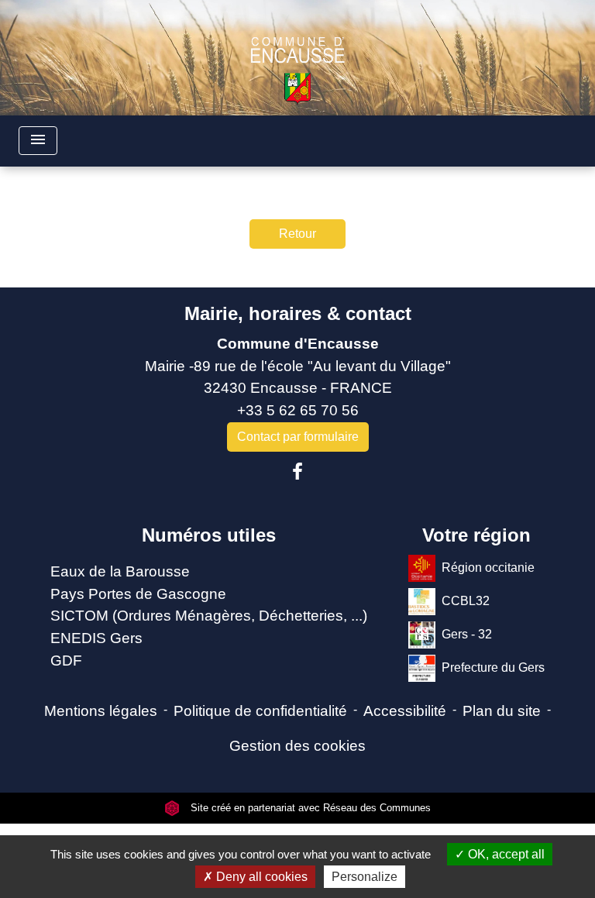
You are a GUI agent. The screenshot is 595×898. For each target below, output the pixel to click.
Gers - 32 (467, 633)
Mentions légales (100, 711)
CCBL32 (466, 600)
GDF (66, 660)
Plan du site (502, 711)
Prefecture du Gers (493, 666)
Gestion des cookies (297, 746)
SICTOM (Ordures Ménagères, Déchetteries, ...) (208, 615)
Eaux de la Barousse (120, 571)
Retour (297, 233)
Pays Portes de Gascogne (138, 594)
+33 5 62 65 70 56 (298, 410)
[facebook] (297, 472)
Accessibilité (404, 711)
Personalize (364, 876)
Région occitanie (488, 566)
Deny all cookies (260, 876)
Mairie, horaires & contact (297, 313)
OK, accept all (505, 854)
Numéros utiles (209, 535)
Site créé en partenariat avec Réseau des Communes (309, 808)
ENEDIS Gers (96, 638)
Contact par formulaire (298, 436)
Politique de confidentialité (260, 711)
